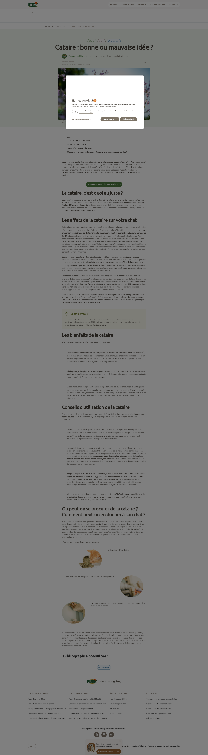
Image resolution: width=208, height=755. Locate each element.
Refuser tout (128, 119)
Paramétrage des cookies (81, 119)
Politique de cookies (86, 113)
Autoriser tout (110, 119)
